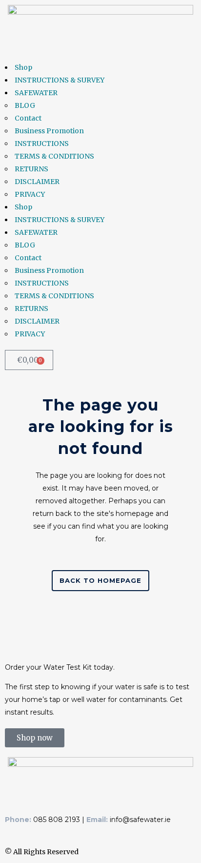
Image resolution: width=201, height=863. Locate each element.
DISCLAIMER (37, 181)
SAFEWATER (36, 92)
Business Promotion (49, 130)
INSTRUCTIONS (42, 143)
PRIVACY (30, 194)
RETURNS (31, 168)
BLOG (25, 105)
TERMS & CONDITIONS (54, 156)
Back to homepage (100, 580)
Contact (28, 118)
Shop (23, 67)
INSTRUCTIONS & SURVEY (59, 80)
